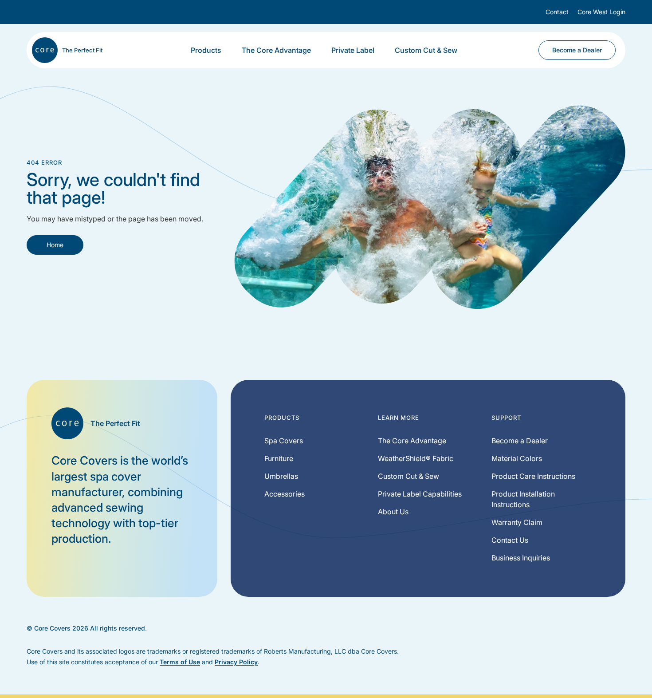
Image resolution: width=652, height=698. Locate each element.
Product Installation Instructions (523, 499)
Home (55, 244)
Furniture (278, 458)
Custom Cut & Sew (426, 50)
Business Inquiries (520, 557)
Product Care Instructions (533, 476)
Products (206, 50)
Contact (557, 12)
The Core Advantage (276, 50)
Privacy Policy (236, 662)
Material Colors (516, 458)
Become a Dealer (577, 50)
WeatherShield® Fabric (415, 458)
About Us (393, 511)
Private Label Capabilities (420, 493)
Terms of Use (180, 662)
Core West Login (601, 12)
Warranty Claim (516, 522)
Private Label (352, 50)
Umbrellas (281, 476)
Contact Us (509, 540)
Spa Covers (283, 440)
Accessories (284, 493)
